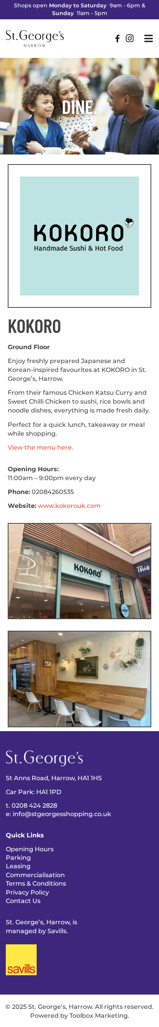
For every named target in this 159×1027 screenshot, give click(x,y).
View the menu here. (40, 447)
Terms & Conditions (36, 883)
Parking (18, 857)
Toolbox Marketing (98, 1015)
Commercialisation (35, 875)
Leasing (18, 866)
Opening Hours (30, 849)
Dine (77, 106)
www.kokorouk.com (69, 505)
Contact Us (23, 901)
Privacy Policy (27, 892)
